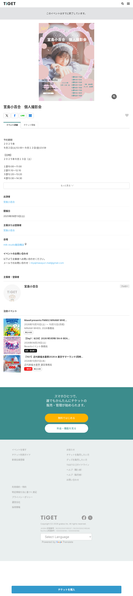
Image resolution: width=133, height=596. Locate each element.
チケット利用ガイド (21, 454)
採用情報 (16, 507)
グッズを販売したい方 (76, 460)
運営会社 (16, 502)
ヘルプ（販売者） (74, 475)
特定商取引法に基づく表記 (24, 492)
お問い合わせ (72, 480)
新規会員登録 (18, 460)
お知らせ (70, 449)
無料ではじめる (66, 417)
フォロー (124, 286)
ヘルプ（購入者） (74, 470)
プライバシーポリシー (22, 497)
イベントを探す (19, 449)
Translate (68, 541)
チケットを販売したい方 (77, 454)
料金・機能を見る (66, 428)
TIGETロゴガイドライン (77, 465)
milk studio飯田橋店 (14, 244)
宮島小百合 (9, 202)
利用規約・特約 (19, 487)
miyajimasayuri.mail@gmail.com (47, 262)
